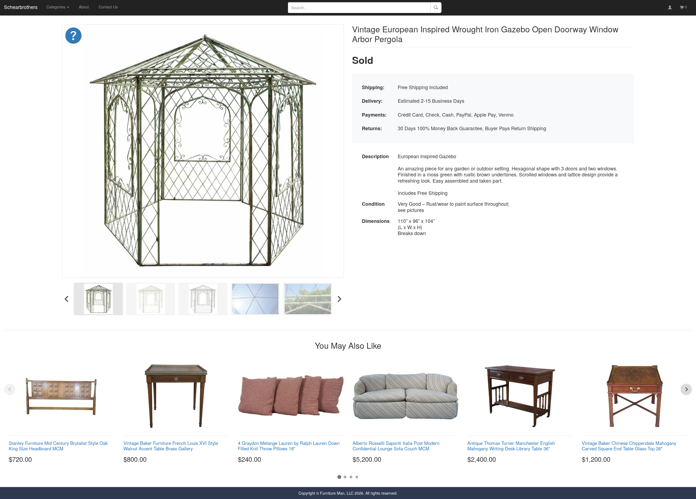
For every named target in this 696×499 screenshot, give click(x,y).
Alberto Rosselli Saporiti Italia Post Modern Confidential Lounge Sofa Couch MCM (396, 446)
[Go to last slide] (67, 299)
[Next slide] (339, 299)
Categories (56, 7)
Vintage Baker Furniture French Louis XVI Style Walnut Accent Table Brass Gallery (170, 446)
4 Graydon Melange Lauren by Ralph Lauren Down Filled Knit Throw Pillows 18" (289, 446)
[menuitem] (98, 299)
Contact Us (108, 7)
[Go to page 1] (339, 477)
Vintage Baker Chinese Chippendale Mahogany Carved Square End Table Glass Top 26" (629, 446)
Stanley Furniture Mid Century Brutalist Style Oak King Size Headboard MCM (58, 446)
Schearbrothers (21, 6)
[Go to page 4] (357, 477)
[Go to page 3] (351, 477)
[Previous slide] (9, 389)
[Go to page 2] (345, 477)
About (84, 7)
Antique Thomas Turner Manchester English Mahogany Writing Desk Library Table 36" (511, 446)
